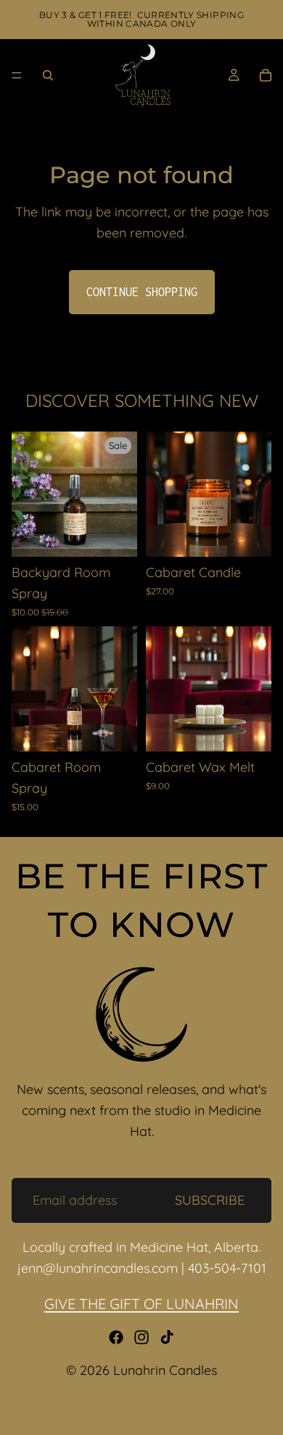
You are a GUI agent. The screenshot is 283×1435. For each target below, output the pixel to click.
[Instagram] (141, 1337)
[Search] (48, 75)
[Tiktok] (167, 1337)
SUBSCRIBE (210, 1199)
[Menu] (16, 75)
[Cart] (266, 75)
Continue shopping (141, 291)
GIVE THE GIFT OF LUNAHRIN (141, 1304)
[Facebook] (116, 1337)
